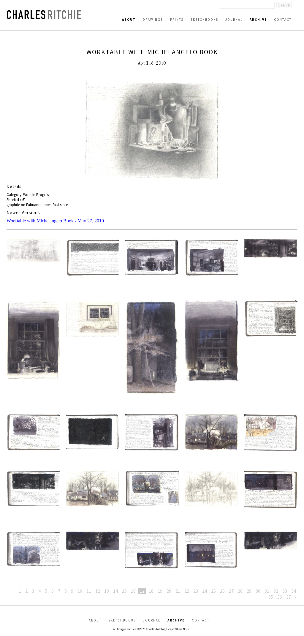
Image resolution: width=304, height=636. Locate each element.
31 (267, 591)
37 (288, 597)
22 (186, 591)
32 (275, 591)
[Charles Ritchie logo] (44, 17)
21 (177, 591)
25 (213, 591)
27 (231, 591)
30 (258, 591)
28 (240, 591)
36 (279, 597)
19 (160, 591)
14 (115, 591)
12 (97, 591)
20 (169, 591)
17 (142, 591)
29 (249, 591)
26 (222, 591)
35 (270, 597)
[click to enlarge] (152, 131)
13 (106, 591)
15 (124, 591)
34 (293, 591)
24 (204, 591)
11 (88, 591)
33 (284, 591)
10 (79, 591)
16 (133, 591)
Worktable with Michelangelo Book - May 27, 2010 (55, 220)
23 (195, 591)
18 (151, 591)
